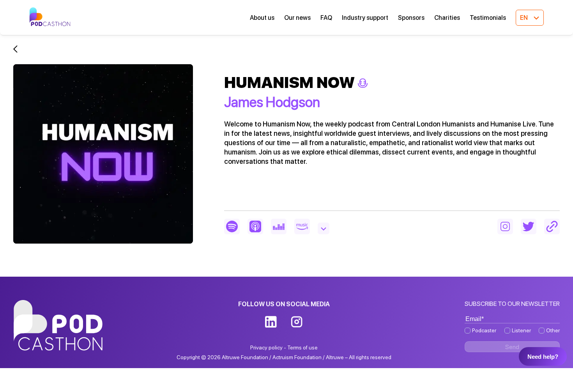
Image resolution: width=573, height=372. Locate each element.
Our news (297, 17)
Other (553, 330)
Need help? (542, 356)
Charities (447, 17)
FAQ (326, 17)
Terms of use (302, 347)
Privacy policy (266, 347)
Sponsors (411, 17)
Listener (521, 330)
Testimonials (488, 17)
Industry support (365, 17)
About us (262, 17)
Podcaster (484, 330)
